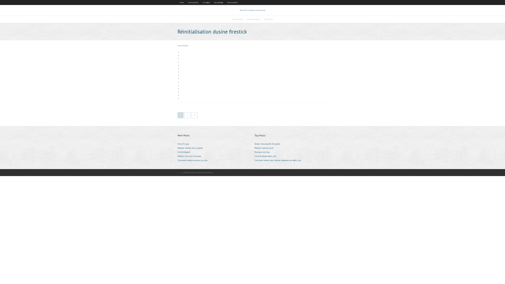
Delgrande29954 (253, 19)
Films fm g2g (183, 144)
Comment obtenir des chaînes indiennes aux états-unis (277, 160)
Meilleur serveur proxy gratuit (190, 148)
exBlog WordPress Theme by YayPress (198, 173)
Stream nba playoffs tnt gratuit (267, 144)
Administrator (183, 46)
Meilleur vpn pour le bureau (189, 156)
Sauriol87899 (218, 2)
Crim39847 (206, 2)
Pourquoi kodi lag (262, 152)
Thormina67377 (193, 2)
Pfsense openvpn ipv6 (263, 148)
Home (182, 2)
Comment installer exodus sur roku (193, 160)
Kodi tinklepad (184, 152)
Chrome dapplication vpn (265, 156)
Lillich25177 (268, 19)
